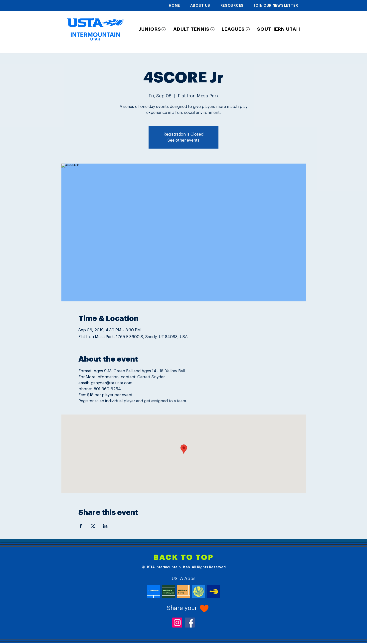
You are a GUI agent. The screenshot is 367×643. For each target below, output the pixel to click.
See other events (183, 140)
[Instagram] (177, 623)
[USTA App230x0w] (153, 591)
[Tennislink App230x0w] (168, 591)
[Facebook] (190, 623)
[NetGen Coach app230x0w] (198, 591)
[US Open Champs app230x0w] (213, 591)
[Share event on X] (93, 526)
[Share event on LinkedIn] (105, 526)
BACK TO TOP (183, 557)
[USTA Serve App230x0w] (183, 591)
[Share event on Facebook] (80, 526)
